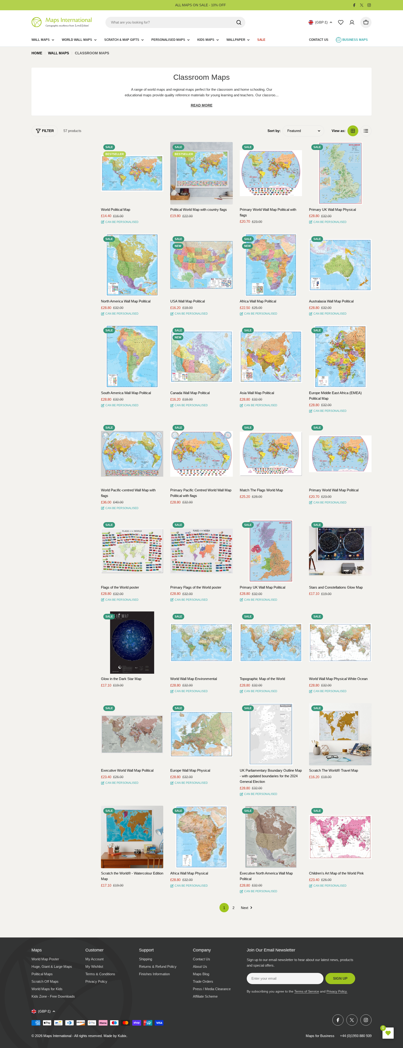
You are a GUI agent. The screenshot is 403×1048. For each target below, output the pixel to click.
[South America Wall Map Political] (132, 356)
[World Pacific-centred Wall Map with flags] (132, 454)
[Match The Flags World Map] (271, 454)
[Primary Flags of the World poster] (201, 551)
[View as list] (366, 130)
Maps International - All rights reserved (72, 1036)
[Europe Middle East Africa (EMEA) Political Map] (340, 356)
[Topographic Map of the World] (271, 642)
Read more (201, 105)
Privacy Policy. (337, 991)
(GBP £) (321, 22)
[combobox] (175, 22)
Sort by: (274, 131)
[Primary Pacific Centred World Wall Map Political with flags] (201, 454)
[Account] (352, 22)
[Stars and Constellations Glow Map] (340, 551)
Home (36, 53)
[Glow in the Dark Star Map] (132, 642)
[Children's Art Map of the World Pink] (340, 837)
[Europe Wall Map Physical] (201, 734)
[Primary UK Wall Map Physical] (340, 173)
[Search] (239, 22)
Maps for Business (320, 1036)
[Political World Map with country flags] (201, 173)
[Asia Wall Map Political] (271, 356)
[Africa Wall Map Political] (271, 265)
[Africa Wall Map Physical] (201, 837)
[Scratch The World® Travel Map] (340, 734)
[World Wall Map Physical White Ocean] (340, 642)
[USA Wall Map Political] (201, 265)
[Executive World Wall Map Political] (132, 734)
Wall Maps (58, 53)
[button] (155, 150)
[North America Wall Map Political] (132, 265)
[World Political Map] (132, 173)
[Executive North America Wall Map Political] (271, 837)
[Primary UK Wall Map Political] (271, 551)
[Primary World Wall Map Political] (340, 454)
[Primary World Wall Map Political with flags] (271, 173)
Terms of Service (306, 991)
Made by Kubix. (115, 1036)
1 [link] (224, 908)
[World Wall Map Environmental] (201, 642)
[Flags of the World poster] (132, 551)
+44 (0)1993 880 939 (356, 1036)
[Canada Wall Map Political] (201, 356)
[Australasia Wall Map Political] (340, 265)
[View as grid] (352, 130)
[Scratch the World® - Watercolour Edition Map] (132, 837)
